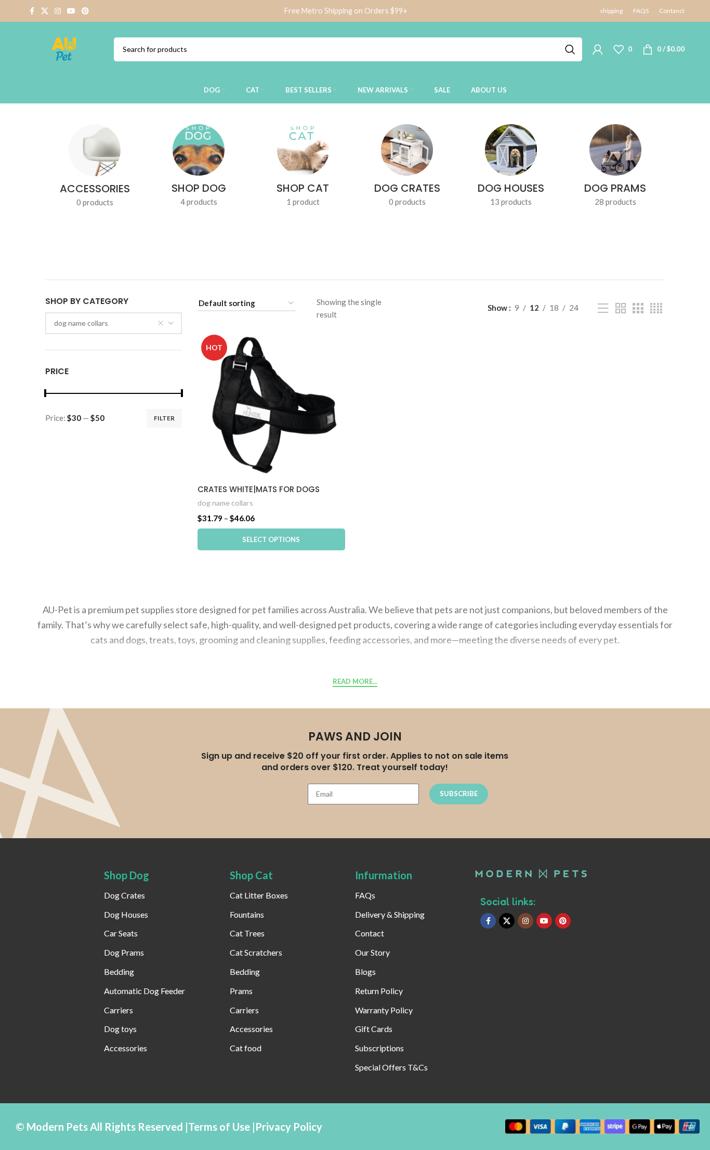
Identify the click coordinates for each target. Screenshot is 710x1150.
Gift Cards (373, 1029)
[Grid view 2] (620, 308)
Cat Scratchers (256, 952)
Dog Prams (124, 952)
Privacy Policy (288, 1126)
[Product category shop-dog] (198, 168)
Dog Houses (126, 914)
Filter (164, 418)
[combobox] (113, 323)
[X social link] (44, 11)
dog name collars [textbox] (81, 323)
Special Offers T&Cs (391, 1067)
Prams (241, 991)
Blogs (365, 971)
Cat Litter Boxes (259, 895)
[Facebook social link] (31, 11)
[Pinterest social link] (85, 11)
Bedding (119, 971)
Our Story (372, 952)
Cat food (245, 1048)
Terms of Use (219, 1126)
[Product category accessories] (94, 169)
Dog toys (120, 1029)
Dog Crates (124, 895)
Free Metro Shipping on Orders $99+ (345, 10)
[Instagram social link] (57, 11)
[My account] (597, 49)
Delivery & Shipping (390, 914)
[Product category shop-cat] (303, 168)
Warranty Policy (384, 1010)
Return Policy (379, 991)
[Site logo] (64, 47)
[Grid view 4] (656, 308)
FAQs (365, 895)
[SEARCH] (570, 49)
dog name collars (225, 502)
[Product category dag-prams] (615, 168)
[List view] (603, 308)
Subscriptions (379, 1048)
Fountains (247, 914)
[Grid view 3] (638, 308)
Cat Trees (247, 933)
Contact (369, 933)
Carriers (118, 1010)
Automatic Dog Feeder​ (144, 991)
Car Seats (121, 933)
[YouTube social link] (71, 11)
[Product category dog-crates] (407, 168)
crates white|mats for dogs (259, 489)
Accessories (125, 1048)
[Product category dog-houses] (511, 168)
